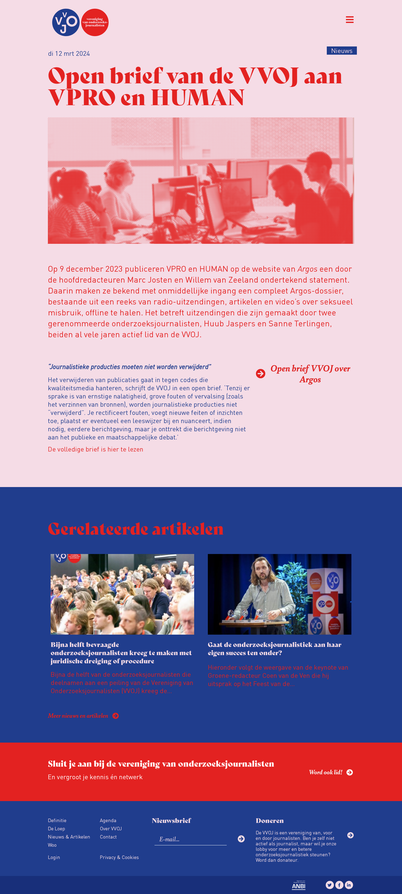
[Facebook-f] (339, 885)
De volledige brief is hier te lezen (95, 449)
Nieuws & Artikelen (69, 836)
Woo (52, 845)
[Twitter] (330, 885)
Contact (108, 836)
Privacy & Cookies (119, 857)
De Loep (56, 828)
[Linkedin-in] (349, 885)
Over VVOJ (111, 828)
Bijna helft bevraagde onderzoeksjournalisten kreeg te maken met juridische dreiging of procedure (121, 652)
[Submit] (241, 838)
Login (54, 857)
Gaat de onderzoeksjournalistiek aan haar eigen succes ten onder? (275, 648)
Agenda (108, 820)
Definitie (57, 820)
